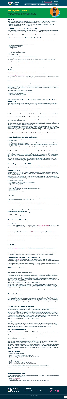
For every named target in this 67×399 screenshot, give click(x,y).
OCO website (15, 248)
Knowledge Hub (50, 4)
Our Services (27, 4)
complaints (17, 73)
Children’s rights (34, 4)
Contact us (56, 1)
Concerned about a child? (37, 390)
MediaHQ (19, 259)
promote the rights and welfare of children (17, 75)
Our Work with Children (42, 4)
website (36, 238)
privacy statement (18, 332)
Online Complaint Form (35, 231)
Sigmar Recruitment (16, 331)
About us (55, 4)
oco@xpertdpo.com (18, 64)
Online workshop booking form (43, 225)
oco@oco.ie (41, 209)
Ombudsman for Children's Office (13, 3)
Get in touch (27, 390)
